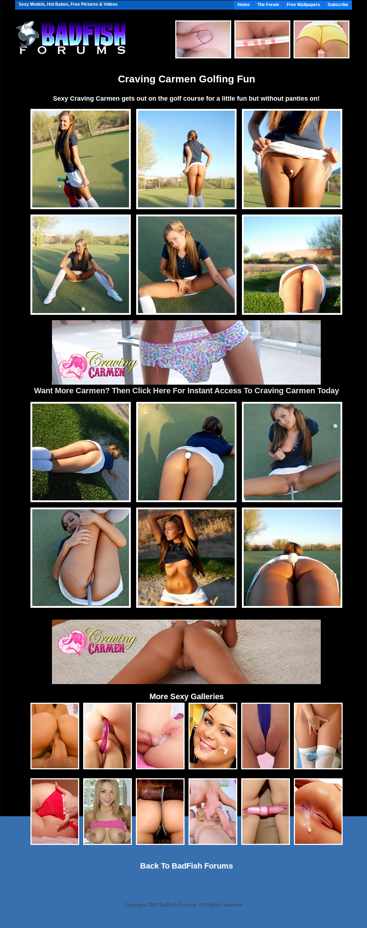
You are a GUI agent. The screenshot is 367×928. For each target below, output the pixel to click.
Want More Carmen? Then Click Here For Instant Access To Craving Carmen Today (186, 390)
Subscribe (338, 4)
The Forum (268, 4)
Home (244, 4)
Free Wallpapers (303, 4)
